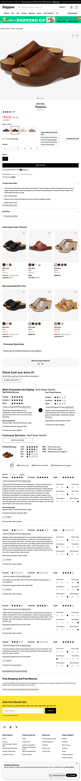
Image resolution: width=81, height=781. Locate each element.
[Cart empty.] (77, 7)
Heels (13, 29)
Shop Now (56, 2)
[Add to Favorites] (23, 233)
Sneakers (32, 13)
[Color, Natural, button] (39, 264)
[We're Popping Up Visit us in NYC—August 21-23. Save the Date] (40, 19)
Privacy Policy (69, 767)
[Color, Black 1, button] (59, 264)
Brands (24, 13)
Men (12, 13)
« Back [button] (2, 29)
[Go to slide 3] (40, 98)
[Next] (78, 246)
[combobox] (38, 7)
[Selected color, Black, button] (4, 264)
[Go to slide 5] (43, 98)
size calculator (52, 140)
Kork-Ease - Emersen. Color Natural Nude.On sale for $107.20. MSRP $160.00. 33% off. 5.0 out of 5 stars (66, 313)
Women (6, 13)
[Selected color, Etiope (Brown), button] (30, 264)
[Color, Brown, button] (62, 264)
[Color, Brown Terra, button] (10, 264)
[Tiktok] (10, 727)
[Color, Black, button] (33, 264)
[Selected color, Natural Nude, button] (55, 323)
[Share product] (73, 35)
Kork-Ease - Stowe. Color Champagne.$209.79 (66, 253)
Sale (57, 13)
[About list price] (9, 120)
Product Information (9, 183)
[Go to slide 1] (37, 98)
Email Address (9, 711)
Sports (39, 13)
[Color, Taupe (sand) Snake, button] (7, 264)
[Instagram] (4, 727)
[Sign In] (71, 7)
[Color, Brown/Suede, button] (65, 264)
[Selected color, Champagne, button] (55, 264)
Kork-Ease (19, 29)
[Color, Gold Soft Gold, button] (62, 323)
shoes (7, 29)
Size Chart (6, 211)
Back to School (49, 13)
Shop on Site (61, 21)
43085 (13, 177)
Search (62, 7)
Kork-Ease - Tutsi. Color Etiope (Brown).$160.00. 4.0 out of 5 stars (40, 254)
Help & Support (72, 13)
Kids (17, 13)
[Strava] (16, 727)
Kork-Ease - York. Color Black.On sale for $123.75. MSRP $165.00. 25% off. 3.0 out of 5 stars (14, 254)
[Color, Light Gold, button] (36, 264)
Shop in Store (73, 21)
